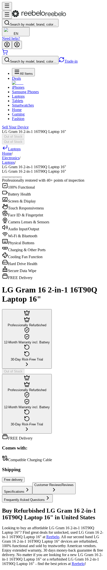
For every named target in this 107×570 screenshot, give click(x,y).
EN (16, 34)
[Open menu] (7, 6)
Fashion (18, 119)
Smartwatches (23, 105)
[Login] (7, 45)
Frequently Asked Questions (24, 500)
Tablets (17, 101)
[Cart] (5, 53)
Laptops (18, 96)
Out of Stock (13, 136)
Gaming (18, 114)
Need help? (11, 38)
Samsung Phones (25, 92)
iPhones (18, 87)
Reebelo (52, 537)
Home (17, 110)
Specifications (14, 491)
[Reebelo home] (39, 16)
